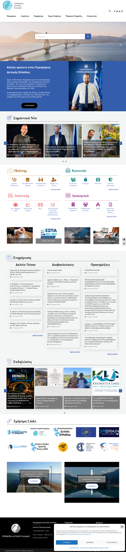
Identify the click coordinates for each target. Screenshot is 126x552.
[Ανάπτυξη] (10, 195)
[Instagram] (122, 10)
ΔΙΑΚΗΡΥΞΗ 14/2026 (92, 270)
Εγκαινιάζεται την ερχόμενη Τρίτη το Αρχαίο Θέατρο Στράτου (46, 400)
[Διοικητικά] (67, 195)
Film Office (98, 183)
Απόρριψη (89, 542)
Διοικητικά (80, 196)
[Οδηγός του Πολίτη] (54, 180)
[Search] (88, 36)
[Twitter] (117, 10)
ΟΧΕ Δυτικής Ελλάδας (54, 270)
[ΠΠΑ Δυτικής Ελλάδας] (28, 205)
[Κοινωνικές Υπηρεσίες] (73, 180)
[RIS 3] (40, 205)
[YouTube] (119, 10)
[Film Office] (98, 180)
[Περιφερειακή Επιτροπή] (86, 204)
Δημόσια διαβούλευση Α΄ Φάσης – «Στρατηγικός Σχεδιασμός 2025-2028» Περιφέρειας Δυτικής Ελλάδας (62, 282)
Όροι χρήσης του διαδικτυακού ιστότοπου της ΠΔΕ (94, 547)
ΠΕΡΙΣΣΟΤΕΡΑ (37, 336)
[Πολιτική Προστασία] (110, 180)
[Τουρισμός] (86, 180)
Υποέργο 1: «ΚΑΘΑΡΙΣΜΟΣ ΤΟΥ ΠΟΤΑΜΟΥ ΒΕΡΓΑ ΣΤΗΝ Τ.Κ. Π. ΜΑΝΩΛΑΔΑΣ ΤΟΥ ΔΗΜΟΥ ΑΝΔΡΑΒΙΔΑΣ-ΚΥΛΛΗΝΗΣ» (100, 326)
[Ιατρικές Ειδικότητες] (14, 180)
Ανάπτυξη (21, 196)
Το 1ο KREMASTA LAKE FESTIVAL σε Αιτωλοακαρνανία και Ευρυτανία (105, 400)
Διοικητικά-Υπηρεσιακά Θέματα (110, 210)
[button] (122, 527)
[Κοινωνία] (67, 170)
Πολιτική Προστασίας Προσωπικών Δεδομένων (77, 534)
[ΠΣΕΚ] (98, 204)
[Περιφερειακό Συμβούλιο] (73, 204)
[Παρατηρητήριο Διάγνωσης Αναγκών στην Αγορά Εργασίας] (53, 205)
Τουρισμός (85, 183)
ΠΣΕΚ (98, 208)
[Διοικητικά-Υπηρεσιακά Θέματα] (110, 204)
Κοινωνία (79, 171)
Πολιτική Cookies (74, 547)
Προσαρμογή (112, 542)
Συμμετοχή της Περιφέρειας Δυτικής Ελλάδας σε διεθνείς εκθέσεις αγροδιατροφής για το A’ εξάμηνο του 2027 (25, 272)
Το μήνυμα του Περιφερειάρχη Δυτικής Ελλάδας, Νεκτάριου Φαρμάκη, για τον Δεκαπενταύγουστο (61, 149)
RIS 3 (40, 208)
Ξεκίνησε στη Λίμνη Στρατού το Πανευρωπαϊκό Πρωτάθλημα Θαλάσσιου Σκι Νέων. (77, 400)
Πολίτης (20, 171)
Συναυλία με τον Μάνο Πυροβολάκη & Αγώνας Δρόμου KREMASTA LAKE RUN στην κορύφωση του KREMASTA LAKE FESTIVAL (19, 398)
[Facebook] (114, 10)
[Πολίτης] (10, 170)
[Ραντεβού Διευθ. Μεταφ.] (28, 180)
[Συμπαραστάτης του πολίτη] (41, 180)
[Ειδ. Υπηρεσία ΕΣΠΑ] (16, 205)
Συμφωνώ (67, 542)
